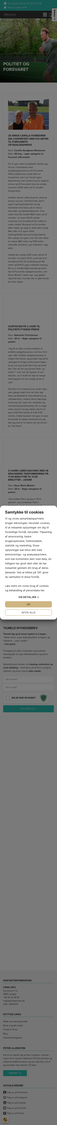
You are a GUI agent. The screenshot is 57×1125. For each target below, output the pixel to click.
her (42, 590)
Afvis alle (29, 612)
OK (28, 604)
